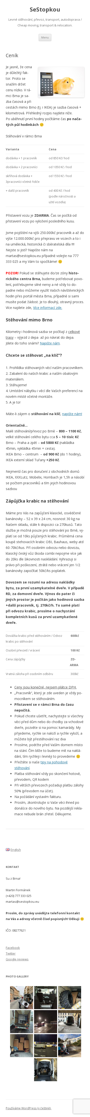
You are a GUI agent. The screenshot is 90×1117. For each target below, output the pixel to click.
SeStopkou (45, 9)
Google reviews (17, 959)
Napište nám (50, 343)
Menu (45, 37)
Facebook (13, 947)
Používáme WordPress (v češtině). (28, 1108)
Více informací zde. (47, 307)
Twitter (11, 953)
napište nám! (72, 413)
